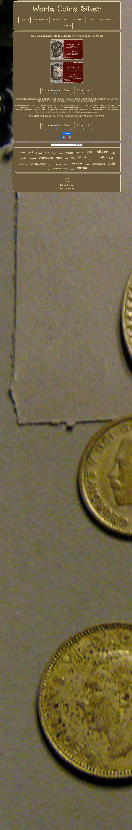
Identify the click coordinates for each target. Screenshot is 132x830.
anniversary (38, 164)
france (54, 153)
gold (30, 152)
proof (89, 152)
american (99, 164)
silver (102, 151)
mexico (76, 163)
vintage (69, 152)
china (82, 168)
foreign (23, 158)
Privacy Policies (67, 185)
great (90, 158)
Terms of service (67, 188)
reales (72, 169)
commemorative (60, 168)
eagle (79, 152)
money (87, 164)
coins (81, 157)
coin (111, 163)
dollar (103, 157)
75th (73, 158)
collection (46, 157)
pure (61, 153)
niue (46, 152)
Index (67, 178)
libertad (39, 153)
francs (50, 165)
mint (66, 164)
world (24, 163)
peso (66, 158)
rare (59, 157)
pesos (48, 169)
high (111, 158)
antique (58, 164)
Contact (67, 181)
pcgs (22, 152)
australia (33, 158)
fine (95, 158)
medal (112, 153)
